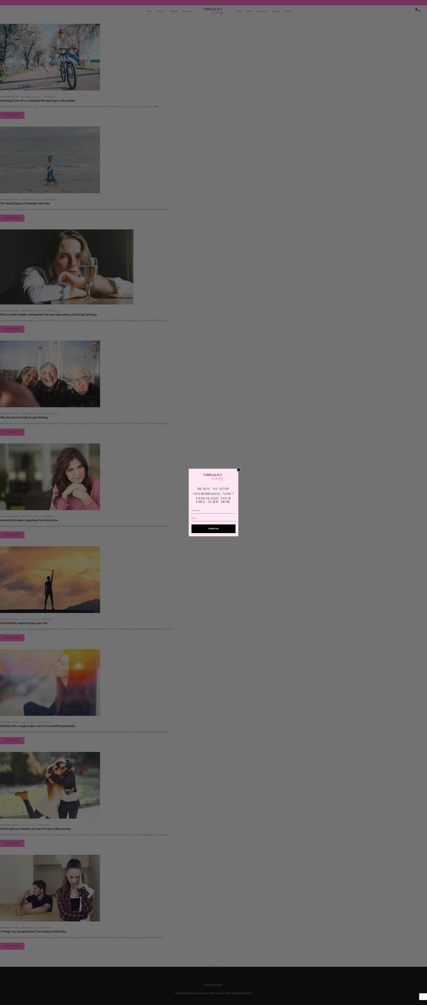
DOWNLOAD (213, 529)
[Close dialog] (238, 470)
